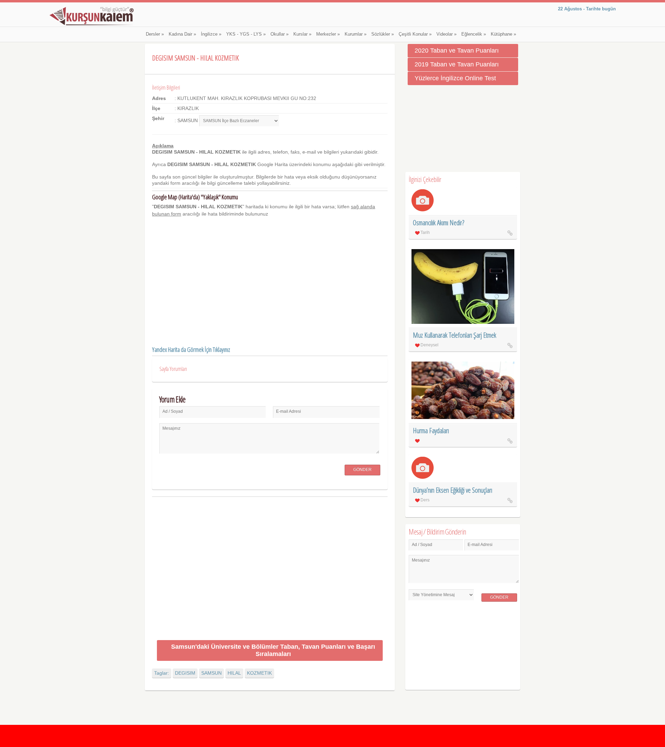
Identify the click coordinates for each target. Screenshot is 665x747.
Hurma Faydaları (431, 430)
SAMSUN (211, 673)
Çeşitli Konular (415, 34)
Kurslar (302, 34)
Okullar (280, 34)
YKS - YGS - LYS (246, 34)
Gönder (362, 469)
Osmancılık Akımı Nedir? (438, 222)
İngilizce (211, 34)
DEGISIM (185, 673)
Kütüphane (503, 34)
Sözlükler (382, 34)
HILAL (234, 673)
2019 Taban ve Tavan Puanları (457, 64)
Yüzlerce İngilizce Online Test (455, 78)
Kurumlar (355, 34)
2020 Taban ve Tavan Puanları (457, 50)
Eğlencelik (473, 34)
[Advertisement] (269, 569)
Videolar (446, 34)
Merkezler (328, 34)
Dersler (155, 34)
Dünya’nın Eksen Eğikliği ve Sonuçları (452, 490)
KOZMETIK (259, 673)
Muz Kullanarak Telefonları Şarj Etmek (454, 335)
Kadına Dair (182, 34)
